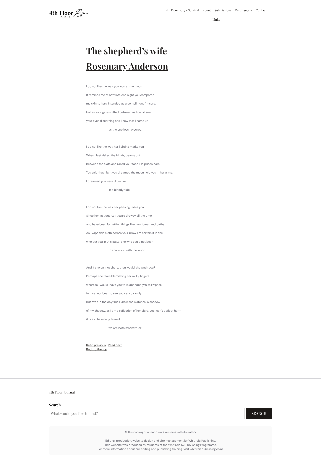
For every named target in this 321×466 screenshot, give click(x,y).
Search (55, 404)
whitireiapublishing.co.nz (206, 449)
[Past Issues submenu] (251, 10)
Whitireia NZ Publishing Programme (192, 445)
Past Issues (242, 10)
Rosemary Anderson (127, 66)
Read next (115, 345)
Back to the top (96, 349)
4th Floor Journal (62, 392)
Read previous (96, 345)
